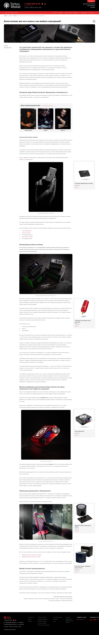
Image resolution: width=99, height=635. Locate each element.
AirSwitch (21, 159)
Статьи (30, 619)
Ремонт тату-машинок (43, 625)
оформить (75, 12)
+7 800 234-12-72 (32, 4)
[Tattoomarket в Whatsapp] (42, 4)
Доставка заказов (42, 619)
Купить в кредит (42, 623)
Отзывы (55, 619)
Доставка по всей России (89, 3)
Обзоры (6, 45)
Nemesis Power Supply (27, 236)
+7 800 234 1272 (8, 620)
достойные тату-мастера (47, 105)
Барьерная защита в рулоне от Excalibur (31, 554)
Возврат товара (42, 621)
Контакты (93, 7)
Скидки (30, 621)
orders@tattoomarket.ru (11, 622)
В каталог (91, 1)
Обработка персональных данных (69, 621)
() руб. (70, 12)
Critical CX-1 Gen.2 (26, 232)
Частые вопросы (91, 5)
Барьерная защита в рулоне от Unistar (31, 556)
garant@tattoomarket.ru (11, 624)
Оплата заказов (42, 617)
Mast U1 (24, 328)
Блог (54, 621)
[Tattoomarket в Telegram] (45, 4)
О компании (31, 617)
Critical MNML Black (26, 230)
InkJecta (48, 466)
